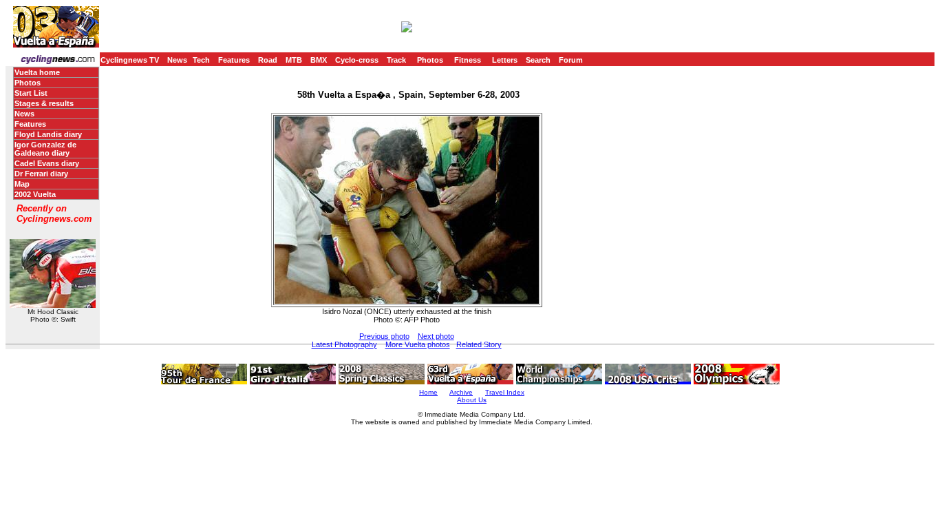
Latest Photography (344, 344)
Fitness (467, 60)
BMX (318, 60)
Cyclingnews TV (129, 60)
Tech (201, 60)
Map (22, 184)
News (177, 60)
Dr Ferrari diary (41, 173)
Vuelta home (37, 72)
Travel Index (504, 392)
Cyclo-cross (356, 60)
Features (234, 60)
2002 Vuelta (35, 194)
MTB (294, 60)
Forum (571, 60)
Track (396, 60)
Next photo (436, 336)
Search (538, 60)
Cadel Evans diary (46, 163)
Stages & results (44, 103)
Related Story (479, 344)
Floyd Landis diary (48, 134)
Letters (504, 60)
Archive (461, 392)
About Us (472, 400)
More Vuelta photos (417, 344)
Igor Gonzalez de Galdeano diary (45, 149)
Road (267, 60)
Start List (30, 93)
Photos (430, 60)
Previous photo (384, 336)
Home (428, 392)
